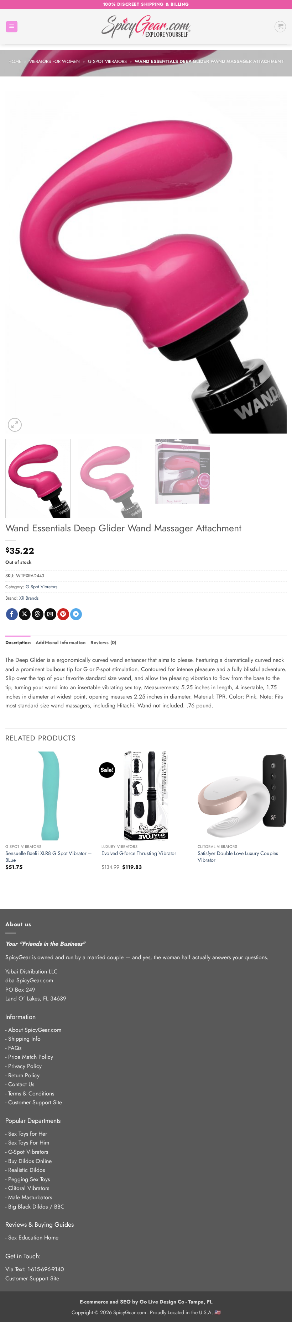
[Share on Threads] (37, 614)
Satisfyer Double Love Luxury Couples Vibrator (238, 856)
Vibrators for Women (54, 61)
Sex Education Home (33, 1237)
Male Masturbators (30, 1197)
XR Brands (28, 598)
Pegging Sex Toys (29, 1179)
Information (20, 1016)
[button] (11, 27)
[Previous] (20, 262)
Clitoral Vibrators (28, 1188)
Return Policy (24, 1075)
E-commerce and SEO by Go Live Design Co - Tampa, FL (146, 1301)
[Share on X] (25, 614)
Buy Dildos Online (30, 1161)
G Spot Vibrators (107, 61)
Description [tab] (18, 642)
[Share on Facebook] (12, 614)
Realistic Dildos (26, 1170)
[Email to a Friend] (50, 614)
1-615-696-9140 (45, 1269)
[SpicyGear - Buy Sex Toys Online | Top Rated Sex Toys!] (146, 26)
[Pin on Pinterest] (63, 614)
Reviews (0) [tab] (103, 642)
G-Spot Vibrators (28, 1152)
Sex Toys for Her (27, 1134)
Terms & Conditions (31, 1093)
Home (15, 61)
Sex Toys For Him (28, 1142)
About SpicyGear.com (34, 1030)
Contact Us (21, 1084)
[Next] (272, 262)
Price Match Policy (30, 1057)
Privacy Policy (25, 1066)
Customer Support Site (35, 1102)
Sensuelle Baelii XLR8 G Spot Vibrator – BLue (48, 856)
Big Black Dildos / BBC (36, 1206)
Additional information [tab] (61, 642)
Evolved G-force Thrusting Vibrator (138, 853)
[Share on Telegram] (76, 614)
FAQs (14, 1048)
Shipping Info (24, 1039)
